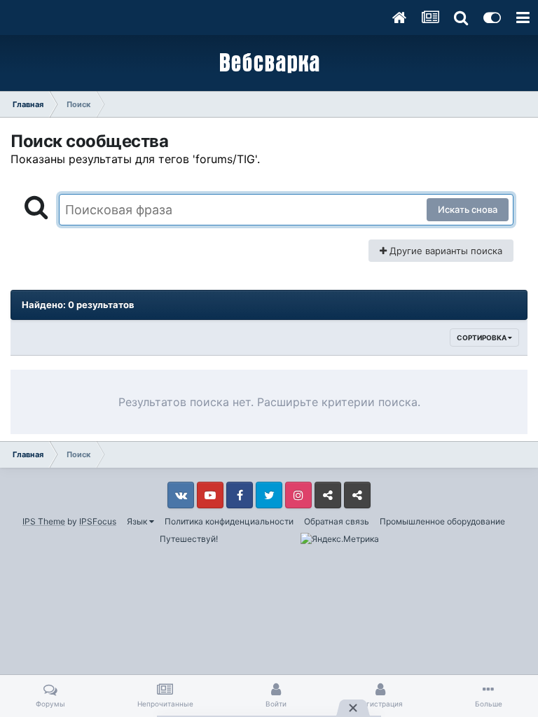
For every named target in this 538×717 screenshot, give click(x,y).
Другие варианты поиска (444, 250)
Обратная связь (336, 521)
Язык (138, 521)
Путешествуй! (189, 539)
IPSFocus (97, 521)
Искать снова (467, 209)
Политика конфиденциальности (229, 521)
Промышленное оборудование (442, 521)
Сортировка (482, 337)
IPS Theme (43, 521)
